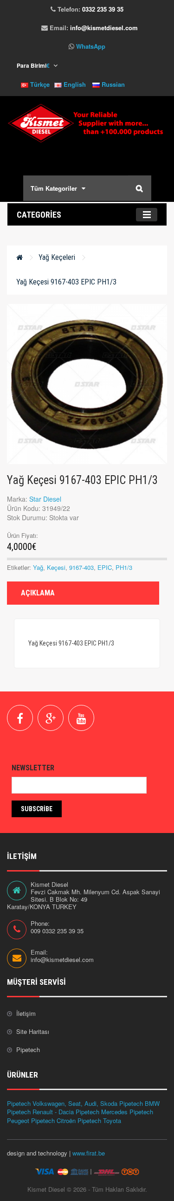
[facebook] (20, 718)
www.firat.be (88, 1153)
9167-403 (81, 567)
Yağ (38, 567)
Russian (112, 84)
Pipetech (28, 1049)
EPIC (104, 567)
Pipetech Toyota (99, 1120)
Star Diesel (45, 499)
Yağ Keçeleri (57, 257)
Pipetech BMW (139, 1103)
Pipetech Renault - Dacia (40, 1111)
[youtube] (81, 718)
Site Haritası (32, 1031)
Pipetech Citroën (53, 1120)
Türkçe (39, 84)
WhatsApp (90, 46)
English (74, 84)
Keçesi (56, 567)
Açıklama (38, 592)
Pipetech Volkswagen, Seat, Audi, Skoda (62, 1103)
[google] (51, 718)
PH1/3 (124, 567)
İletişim (26, 1013)
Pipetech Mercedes (102, 1111)
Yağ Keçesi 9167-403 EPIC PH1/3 (66, 282)
